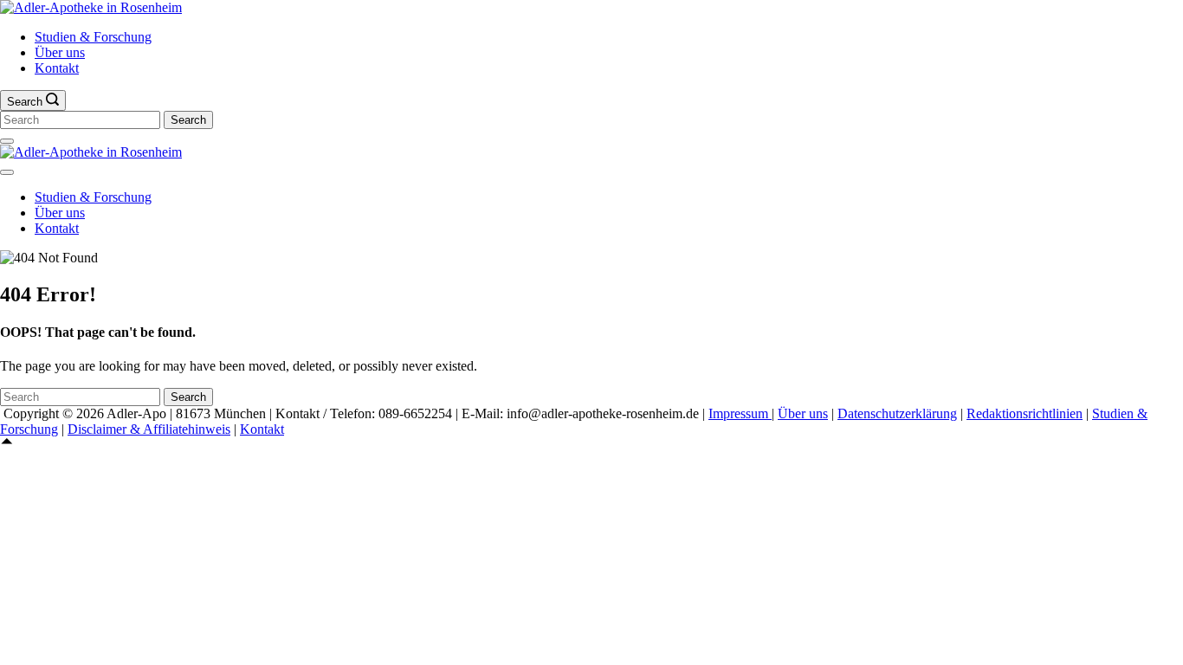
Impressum (740, 413)
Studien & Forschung (93, 36)
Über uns (60, 52)
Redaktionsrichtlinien (1024, 413)
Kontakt (57, 68)
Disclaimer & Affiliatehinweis (149, 429)
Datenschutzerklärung (897, 413)
